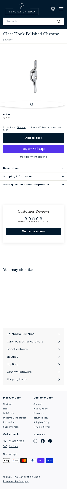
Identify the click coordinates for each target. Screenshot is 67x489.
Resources (39, 413)
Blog (5, 408)
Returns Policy (41, 417)
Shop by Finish (11, 426)
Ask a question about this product (26, 184)
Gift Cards (8, 413)
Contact (38, 404)
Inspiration (9, 422)
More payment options (33, 156)
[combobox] (33, 21)
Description (11, 168)
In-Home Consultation (14, 417)
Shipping (21, 127)
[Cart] (52, 8)
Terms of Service (42, 426)
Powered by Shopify (15, 481)
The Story (8, 404)
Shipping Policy (42, 422)
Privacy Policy (40, 408)
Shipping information (18, 176)
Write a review (33, 231)
